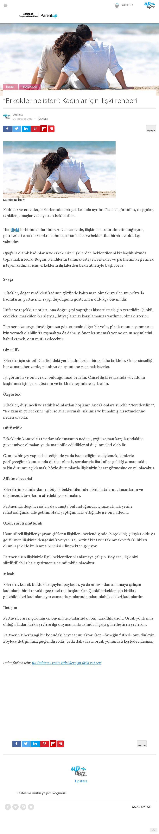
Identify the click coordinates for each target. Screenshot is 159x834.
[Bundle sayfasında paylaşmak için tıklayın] (51, 129)
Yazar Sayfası (141, 806)
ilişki (15, 230)
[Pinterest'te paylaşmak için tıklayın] (35, 129)
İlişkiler (10, 87)
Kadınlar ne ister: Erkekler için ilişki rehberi (66, 663)
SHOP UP (127, 5)
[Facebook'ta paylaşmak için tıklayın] (7, 129)
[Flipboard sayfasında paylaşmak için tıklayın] (43, 128)
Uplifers (18, 115)
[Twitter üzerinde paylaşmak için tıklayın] (16, 129)
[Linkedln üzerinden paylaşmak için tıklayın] (26, 129)
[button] (5, 5)
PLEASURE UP (30, 87)
